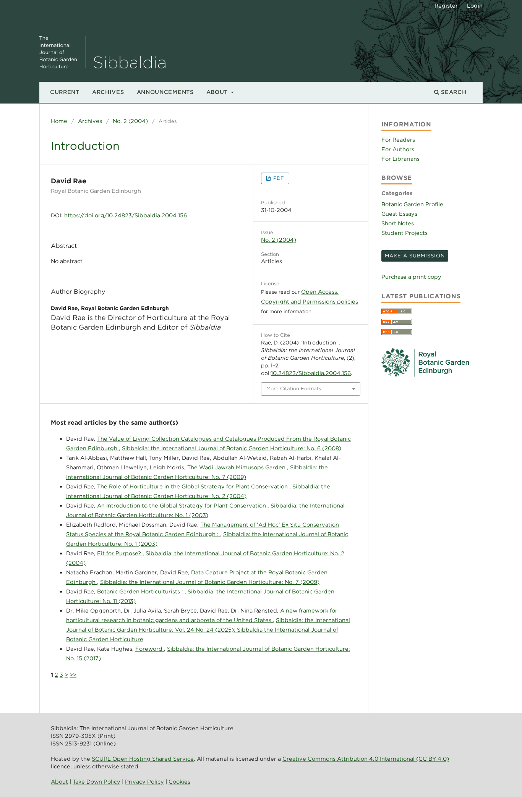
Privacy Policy (144, 781)
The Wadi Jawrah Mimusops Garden (237, 467)
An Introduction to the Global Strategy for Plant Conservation (182, 505)
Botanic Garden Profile (412, 204)
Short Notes (397, 223)
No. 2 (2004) (130, 121)
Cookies (179, 781)
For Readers (398, 139)
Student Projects (404, 233)
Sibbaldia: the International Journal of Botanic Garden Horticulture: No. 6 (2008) (231, 448)
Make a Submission (415, 256)
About (218, 92)
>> (73, 674)
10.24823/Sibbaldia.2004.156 (311, 373)
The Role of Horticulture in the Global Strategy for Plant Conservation (193, 486)
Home (59, 121)
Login (475, 5)
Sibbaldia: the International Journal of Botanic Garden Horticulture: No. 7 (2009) (209, 582)
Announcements (165, 92)
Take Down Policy (96, 781)
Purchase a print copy (411, 276)
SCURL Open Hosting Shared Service (143, 758)
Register (446, 5)
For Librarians (400, 158)
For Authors (397, 149)
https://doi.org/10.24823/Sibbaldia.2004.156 (125, 215)
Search (453, 92)
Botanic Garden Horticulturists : (141, 591)
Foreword (149, 648)
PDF (278, 178)
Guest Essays (399, 213)
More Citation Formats (293, 388)
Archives (108, 92)
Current (64, 92)
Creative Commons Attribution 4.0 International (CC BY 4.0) (365, 758)
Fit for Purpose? (120, 553)
